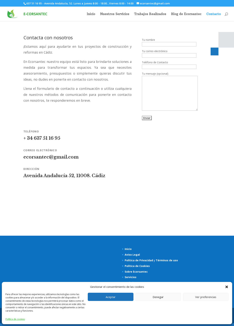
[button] (227, 287)
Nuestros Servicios (114, 14)
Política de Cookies (137, 266)
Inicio (91, 14)
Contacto (213, 14)
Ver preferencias (205, 297)
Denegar (158, 297)
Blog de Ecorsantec (186, 14)
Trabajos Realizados (150, 14)
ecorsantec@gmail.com (51, 157)
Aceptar (111, 297)
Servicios (130, 277)
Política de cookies (15, 319)
